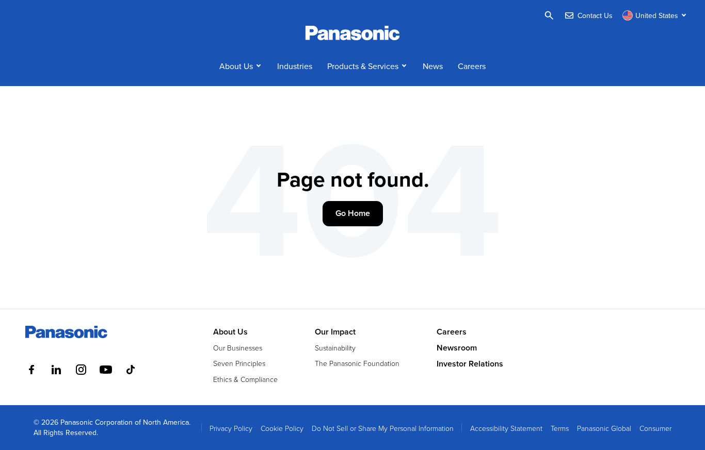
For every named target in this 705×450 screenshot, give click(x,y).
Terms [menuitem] (560, 428)
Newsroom (457, 348)
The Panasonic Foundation (357, 363)
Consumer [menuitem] (655, 428)
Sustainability (335, 348)
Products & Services (362, 66)
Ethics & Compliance (245, 379)
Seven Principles (239, 363)
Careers (472, 66)
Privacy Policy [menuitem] (231, 428)
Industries (294, 66)
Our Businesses (237, 348)
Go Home (352, 213)
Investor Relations (470, 364)
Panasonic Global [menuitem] (604, 428)
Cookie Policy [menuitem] (282, 428)
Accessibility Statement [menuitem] (506, 428)
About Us (236, 66)
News (433, 66)
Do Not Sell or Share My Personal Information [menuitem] (383, 428)
